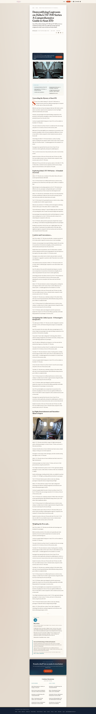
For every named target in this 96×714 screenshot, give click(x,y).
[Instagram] (75, 1)
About (35, 653)
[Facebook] (73, 1)
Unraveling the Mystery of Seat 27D (40, 87)
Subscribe (59, 711)
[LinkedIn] (78, 1)
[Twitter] (71, 1)
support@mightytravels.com (70, 711)
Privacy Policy (33, 711)
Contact (48, 637)
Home (33, 7)
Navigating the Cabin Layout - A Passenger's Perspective (55, 88)
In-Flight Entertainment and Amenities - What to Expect (54, 91)
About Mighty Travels (42, 637)
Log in (64, 1)
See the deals (59, 57)
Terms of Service (40, 711)
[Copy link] (63, 33)
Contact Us (28, 711)
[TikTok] (80, 1)
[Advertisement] (48, 43)
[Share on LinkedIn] (60, 33)
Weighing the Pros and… (53, 93)
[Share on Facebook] (58, 33)
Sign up (68, 1)
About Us (23, 711)
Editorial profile (36, 637)
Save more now (48, 671)
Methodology (42, 653)
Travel (37, 7)
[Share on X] (56, 33)
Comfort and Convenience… (39, 92)
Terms (56, 711)
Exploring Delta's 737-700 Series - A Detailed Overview (40, 90)
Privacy (52, 711)
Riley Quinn (35, 30)
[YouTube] (77, 1)
